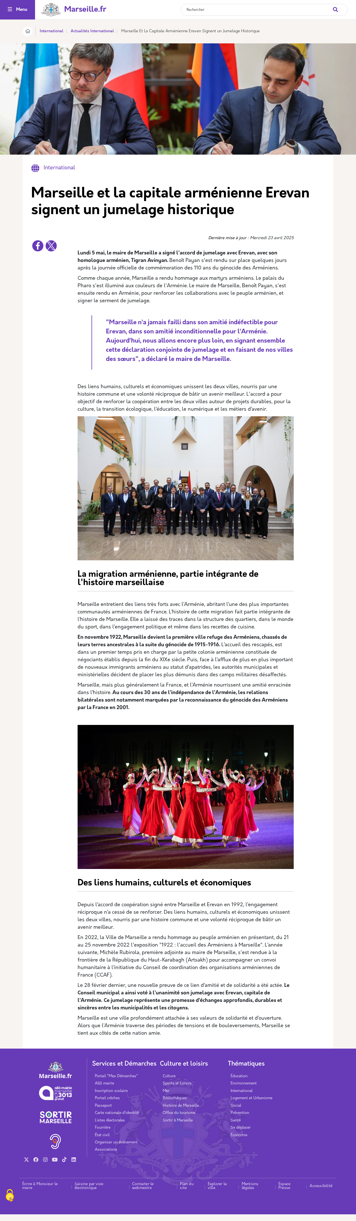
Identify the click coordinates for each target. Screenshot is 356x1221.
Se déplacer (241, 1128)
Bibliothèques (175, 1098)
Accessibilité (321, 1186)
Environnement (244, 1083)
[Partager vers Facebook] (37, 245)
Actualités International (92, 31)
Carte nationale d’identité (117, 1113)
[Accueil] (28, 32)
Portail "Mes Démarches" (116, 1076)
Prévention (240, 1113)
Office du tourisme (179, 1113)
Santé (236, 1120)
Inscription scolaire (111, 1091)
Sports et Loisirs (177, 1083)
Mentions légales (250, 1186)
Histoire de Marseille (181, 1106)
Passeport (103, 1106)
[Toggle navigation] (10, 10)
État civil (102, 1135)
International (51, 31)
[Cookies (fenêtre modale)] (9, 1196)
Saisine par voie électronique (89, 1186)
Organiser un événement (116, 1142)
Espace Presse (284, 1186)
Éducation (239, 1076)
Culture (169, 1076)
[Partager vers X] (51, 245)
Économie (239, 1135)
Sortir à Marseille (178, 1120)
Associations (106, 1149)
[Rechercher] (340, 7)
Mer (166, 1091)
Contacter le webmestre (143, 1186)
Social (236, 1106)
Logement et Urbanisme (251, 1098)
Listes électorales (110, 1120)
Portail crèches (107, 1098)
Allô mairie (104, 1083)
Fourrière (102, 1128)
